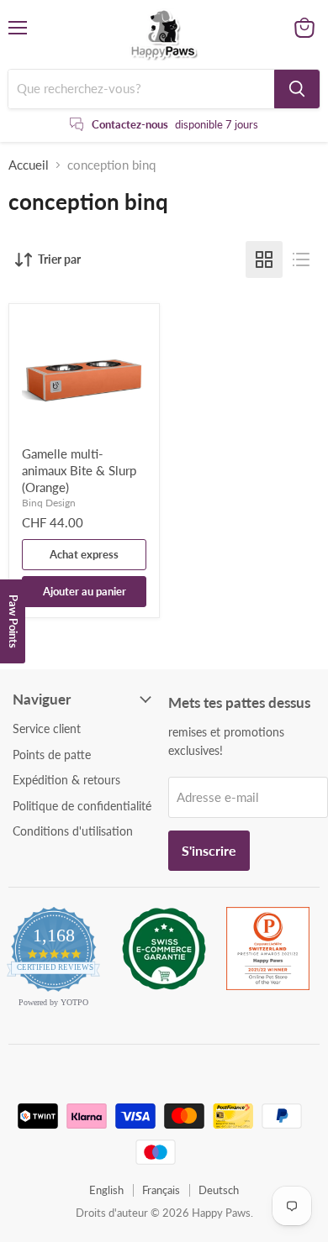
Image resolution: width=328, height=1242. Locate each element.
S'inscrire (209, 850)
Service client (47, 728)
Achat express (84, 554)
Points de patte (52, 754)
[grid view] (264, 259)
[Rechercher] (297, 89)
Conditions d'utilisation (73, 831)
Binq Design (49, 502)
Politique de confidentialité (82, 806)
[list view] (301, 259)
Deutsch (218, 1190)
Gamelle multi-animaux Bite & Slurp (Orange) (79, 470)
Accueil (28, 165)
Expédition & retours (66, 780)
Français (161, 1190)
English (106, 1190)
